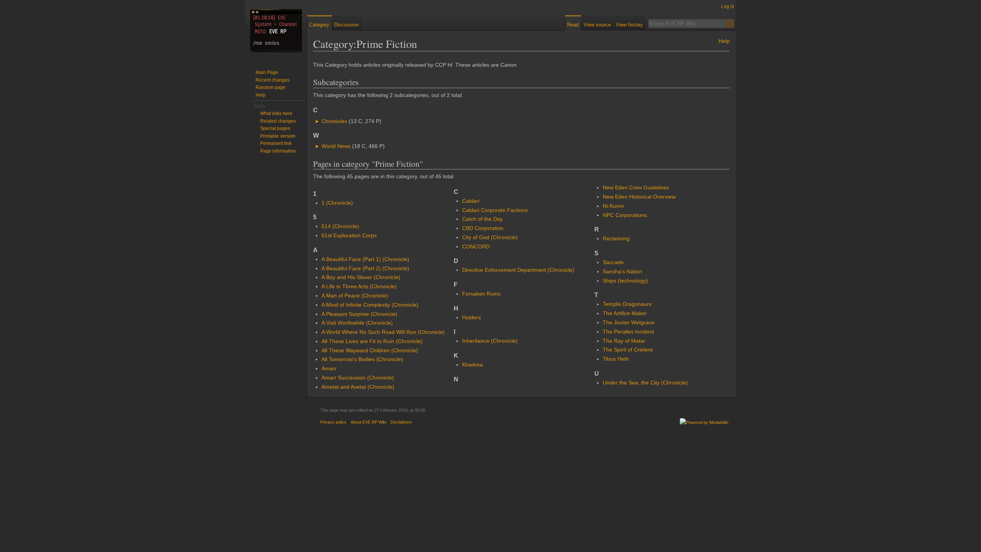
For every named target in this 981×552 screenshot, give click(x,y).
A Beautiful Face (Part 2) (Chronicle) (365, 268)
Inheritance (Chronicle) (490, 341)
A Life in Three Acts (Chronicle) (359, 286)
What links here (276, 113)
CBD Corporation (483, 228)
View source (597, 25)
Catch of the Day (482, 219)
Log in (727, 6)
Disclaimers (401, 422)
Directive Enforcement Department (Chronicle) (518, 270)
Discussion (346, 25)
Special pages (275, 128)
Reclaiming (616, 238)
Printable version (277, 136)
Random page (270, 87)
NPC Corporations (625, 215)
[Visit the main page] (276, 30)
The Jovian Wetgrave (629, 322)
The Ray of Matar (624, 341)
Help (724, 41)
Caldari (470, 201)
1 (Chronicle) (337, 203)
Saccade (613, 262)
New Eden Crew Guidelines (636, 187)
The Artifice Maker (625, 313)
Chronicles (334, 121)
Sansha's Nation (622, 271)
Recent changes (273, 80)
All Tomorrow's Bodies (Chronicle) (362, 359)
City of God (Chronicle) (490, 237)
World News (336, 146)
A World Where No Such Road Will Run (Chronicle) (383, 332)
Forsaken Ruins (481, 294)
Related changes (278, 121)
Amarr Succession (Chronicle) (358, 378)
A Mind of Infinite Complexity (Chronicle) (370, 305)
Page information (278, 151)
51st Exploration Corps (349, 235)
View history (629, 25)
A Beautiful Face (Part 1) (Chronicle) (365, 259)
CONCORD (476, 246)
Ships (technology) (625, 281)
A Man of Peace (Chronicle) (355, 295)
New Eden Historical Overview (639, 197)
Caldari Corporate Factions (495, 210)
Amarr (329, 368)
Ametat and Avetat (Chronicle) (358, 387)
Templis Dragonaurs (627, 304)
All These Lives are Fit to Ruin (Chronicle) (372, 341)
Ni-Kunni (613, 206)
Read (573, 25)
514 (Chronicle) (340, 226)
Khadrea (472, 364)
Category (319, 25)
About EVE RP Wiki (368, 422)
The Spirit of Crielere (628, 350)
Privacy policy (333, 422)
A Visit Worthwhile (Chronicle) (357, 323)
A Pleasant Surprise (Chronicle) (359, 314)
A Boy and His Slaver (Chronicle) (361, 277)
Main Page (267, 72)
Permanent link (276, 143)
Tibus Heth (616, 359)
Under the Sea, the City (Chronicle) (645, 383)
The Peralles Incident (628, 332)
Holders (471, 317)
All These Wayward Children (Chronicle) (370, 350)
